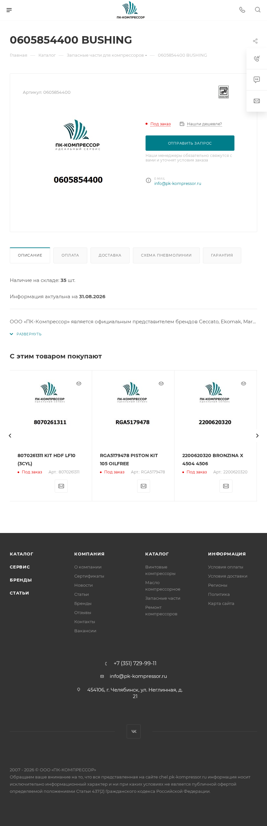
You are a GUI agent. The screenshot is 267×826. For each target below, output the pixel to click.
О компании (88, 566)
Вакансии (85, 630)
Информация (227, 553)
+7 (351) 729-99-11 (135, 663)
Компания (89, 553)
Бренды (21, 579)
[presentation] (9, 435)
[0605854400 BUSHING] (79, 163)
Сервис (20, 566)
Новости (83, 585)
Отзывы (82, 612)
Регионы (217, 585)
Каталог (22, 553)
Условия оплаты (225, 566)
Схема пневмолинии (166, 255)
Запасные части (162, 598)
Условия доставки (227, 576)
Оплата (70, 255)
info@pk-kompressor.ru (177, 183)
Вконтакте (134, 731)
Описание (30, 255)
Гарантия (222, 255)
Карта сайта (221, 603)
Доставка (110, 255)
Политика (219, 594)
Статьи (19, 592)
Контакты (84, 621)
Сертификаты (89, 576)
